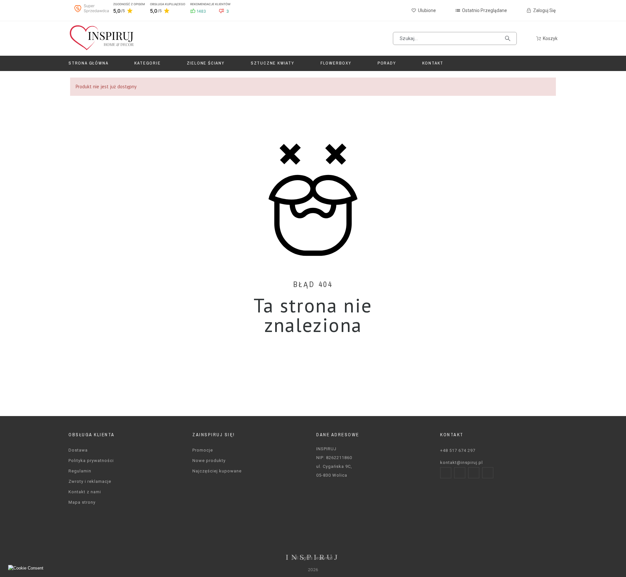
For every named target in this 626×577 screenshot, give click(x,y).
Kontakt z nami (84, 491)
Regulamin (79, 471)
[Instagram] (459, 472)
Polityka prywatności (91, 460)
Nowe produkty (209, 460)
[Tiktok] (487, 472)
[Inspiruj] (101, 38)
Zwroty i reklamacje (89, 481)
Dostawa (78, 450)
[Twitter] (473, 472)
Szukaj (508, 38)
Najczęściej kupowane (217, 471)
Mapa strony (82, 502)
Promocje (202, 450)
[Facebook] (445, 472)
